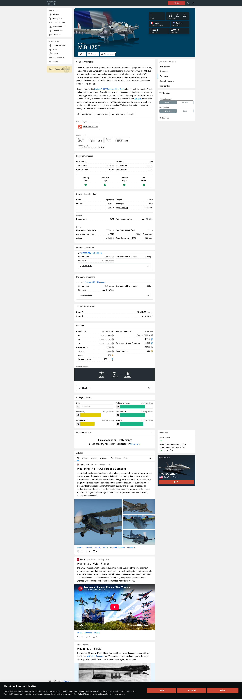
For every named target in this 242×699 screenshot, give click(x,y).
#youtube (88, 632)
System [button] (67, 681)
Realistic (168, 102)
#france (97, 632)
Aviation (80, 547)
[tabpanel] (114, 261)
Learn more (120, 694)
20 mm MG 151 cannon (91, 253)
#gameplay (131, 547)
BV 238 (138, 99)
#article (97, 547)
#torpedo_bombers (117, 547)
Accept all (192, 690)
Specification (86, 114)
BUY (176, 482)
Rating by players (102, 114)
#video (79, 632)
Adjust (222, 690)
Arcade (185, 102)
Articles (131, 114)
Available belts (86, 266)
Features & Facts (118, 114)
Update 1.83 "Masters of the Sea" (109, 89)
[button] (50, 681)
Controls (89, 547)
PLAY (176, 3)
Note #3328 (164, 437)
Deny (162, 690)
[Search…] (188, 3)
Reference (168, 111)
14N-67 (111, 208)
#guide (105, 547)
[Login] (193, 3)
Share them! (135, 444)
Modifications (84, 388)
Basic (185, 111)
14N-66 (111, 204)
